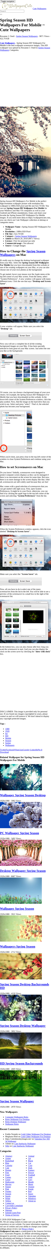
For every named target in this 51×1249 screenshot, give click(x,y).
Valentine (32, 1196)
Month (31, 1182)
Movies (8, 1184)
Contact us (9, 1203)
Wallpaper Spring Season (17, 908)
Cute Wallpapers (39, 8)
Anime (8, 1158)
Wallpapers (9, 745)
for (6, 733)
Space (30, 1194)
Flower (31, 1172)
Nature (8, 1187)
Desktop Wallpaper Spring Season (23, 870)
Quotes (8, 1191)
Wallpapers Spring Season (17, 946)
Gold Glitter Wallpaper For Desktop (36, 1134)
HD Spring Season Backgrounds (21, 1063)
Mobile (8, 738)
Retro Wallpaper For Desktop (17, 1119)
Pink (7, 1189)
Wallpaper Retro (12, 1124)
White (7, 1198)
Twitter (3, 750)
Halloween (9, 1182)
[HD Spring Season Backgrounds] (21, 1058)
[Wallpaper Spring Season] (21, 903)
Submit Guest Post (13, 1213)
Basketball (9, 1161)
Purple (30, 1189)
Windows (32, 1198)
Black (30, 1161)
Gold (30, 1177)
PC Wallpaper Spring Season (19, 833)
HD (6, 736)
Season (8, 740)
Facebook (10, 750)
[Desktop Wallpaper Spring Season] (21, 865)
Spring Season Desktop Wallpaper (23, 1025)
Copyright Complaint (14, 1205)
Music (30, 1184)
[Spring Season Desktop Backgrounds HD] (21, 979)
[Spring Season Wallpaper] (21, 1096)
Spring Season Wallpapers (27, 36)
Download (4, 752)
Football (31, 1175)
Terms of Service (12, 1215)
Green (7, 1180)
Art (29, 1158)
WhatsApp (18, 750)
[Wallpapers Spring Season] (21, 941)
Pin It (40, 750)
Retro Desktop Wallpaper (15, 1122)
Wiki (7, 1146)
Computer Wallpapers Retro (16, 1117)
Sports (7, 1196)
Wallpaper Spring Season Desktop (23, 795)
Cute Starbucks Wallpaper (25, 1144)
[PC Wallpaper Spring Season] (21, 827)
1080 (7, 729)
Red (30, 1191)
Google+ (26, 750)
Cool (30, 1165)
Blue (7, 1163)
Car (29, 1163)
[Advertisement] (25, 79)
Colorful (8, 1165)
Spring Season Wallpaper (17, 1101)
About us (32, 1201)
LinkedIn (34, 750)
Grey (30, 1180)
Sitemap (8, 1210)
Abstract (8, 1156)
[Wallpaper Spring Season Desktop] (21, 789)
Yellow (8, 1201)
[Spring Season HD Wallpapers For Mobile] (25, 152)
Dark (30, 1168)
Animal (31, 1156)
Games (8, 1177)
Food (7, 1175)
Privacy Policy (11, 1208)
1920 (7, 731)
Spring (8, 743)
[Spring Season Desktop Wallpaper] (21, 1020)
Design (8, 1170)
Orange (31, 1187)
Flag (7, 1172)
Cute (7, 1168)
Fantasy (31, 1170)
